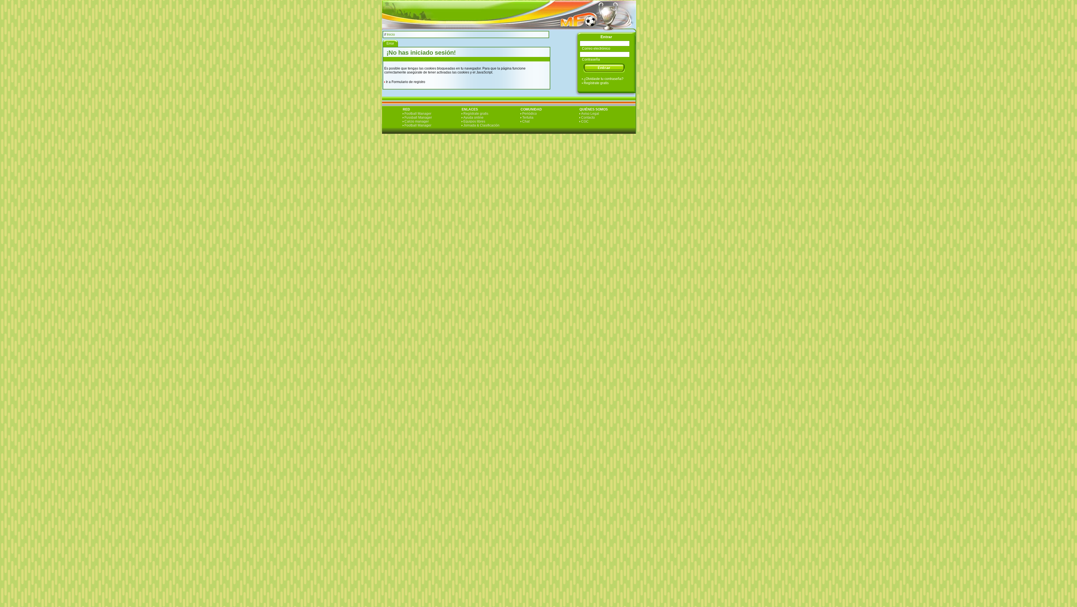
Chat (526, 121)
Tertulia (527, 117)
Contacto (588, 117)
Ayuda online (473, 117)
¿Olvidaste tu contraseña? (603, 79)
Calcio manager (416, 121)
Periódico (529, 114)
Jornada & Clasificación (481, 125)
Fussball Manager (418, 117)
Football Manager (417, 114)
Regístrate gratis (596, 83)
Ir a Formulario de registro (405, 82)
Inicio (391, 34)
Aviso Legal (590, 114)
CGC (585, 121)
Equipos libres (474, 121)
